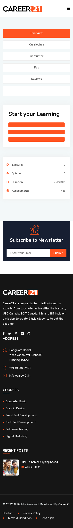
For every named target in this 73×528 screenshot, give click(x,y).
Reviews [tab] (36, 79)
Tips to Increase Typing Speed (40, 462)
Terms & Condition (19, 518)
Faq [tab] (36, 67)
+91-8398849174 (20, 367)
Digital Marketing (16, 436)
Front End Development (21, 415)
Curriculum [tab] (36, 44)
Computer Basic (16, 401)
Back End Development (21, 422)
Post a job (47, 518)
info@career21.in (19, 375)
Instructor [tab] (37, 56)
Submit (58, 253)
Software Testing (17, 429)
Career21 (63, 504)
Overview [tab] (36, 33)
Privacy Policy (31, 513)
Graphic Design (15, 408)
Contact (8, 513)
